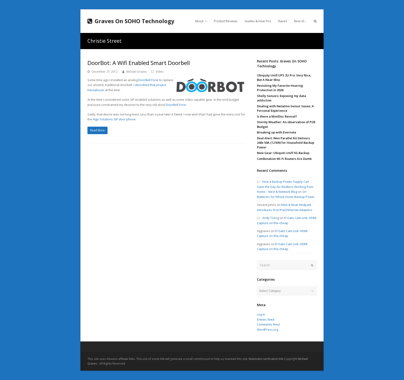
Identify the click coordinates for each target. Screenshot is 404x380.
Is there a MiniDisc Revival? (277, 116)
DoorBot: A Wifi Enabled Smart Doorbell (138, 63)
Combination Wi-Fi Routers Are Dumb (284, 159)
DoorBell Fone (148, 80)
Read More (97, 130)
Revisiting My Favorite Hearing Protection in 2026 (280, 87)
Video (159, 72)
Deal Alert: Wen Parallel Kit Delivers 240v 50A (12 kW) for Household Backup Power (285, 142)
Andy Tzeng (270, 218)
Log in (261, 314)
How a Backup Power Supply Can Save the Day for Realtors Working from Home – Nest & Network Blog (285, 186)
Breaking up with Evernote (276, 132)
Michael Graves (136, 72)
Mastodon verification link (266, 359)
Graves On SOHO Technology (134, 21)
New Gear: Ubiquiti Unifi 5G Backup (283, 153)
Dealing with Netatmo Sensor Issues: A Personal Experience (285, 108)
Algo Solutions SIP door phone (114, 119)
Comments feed (268, 324)
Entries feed (265, 319)
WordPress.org (267, 329)
